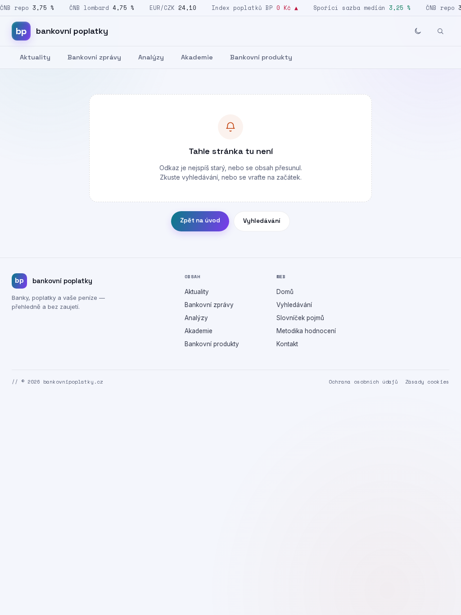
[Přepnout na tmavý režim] (418, 31)
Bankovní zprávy (94, 57)
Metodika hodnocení (306, 331)
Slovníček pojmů (300, 317)
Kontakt (287, 344)
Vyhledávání (261, 221)
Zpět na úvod (200, 220)
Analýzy (151, 57)
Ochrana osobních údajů (363, 381)
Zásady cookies (427, 381)
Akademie (197, 57)
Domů (285, 291)
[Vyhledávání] (440, 31)
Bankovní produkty (261, 57)
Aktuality (35, 57)
